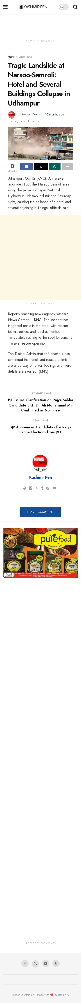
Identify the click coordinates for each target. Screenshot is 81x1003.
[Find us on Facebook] (25, 963)
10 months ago (54, 114)
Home (11, 57)
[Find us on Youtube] (45, 963)
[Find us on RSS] (56, 963)
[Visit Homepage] (33, 6)
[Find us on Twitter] (35, 964)
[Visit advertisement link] (40, 553)
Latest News (25, 57)
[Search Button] (75, 7)
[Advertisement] (40, 23)
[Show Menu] (5, 7)
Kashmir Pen (29, 114)
